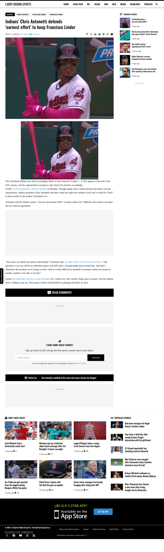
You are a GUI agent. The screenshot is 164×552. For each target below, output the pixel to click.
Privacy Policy (81, 363)
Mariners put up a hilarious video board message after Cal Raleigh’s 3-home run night (52, 446)
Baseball (10, 14)
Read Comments (62, 292)
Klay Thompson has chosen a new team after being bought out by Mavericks (137, 487)
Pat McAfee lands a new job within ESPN (139, 20)
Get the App (103, 511)
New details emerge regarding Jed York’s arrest (141, 45)
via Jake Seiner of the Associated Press (83, 262)
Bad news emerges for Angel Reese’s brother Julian (137, 425)
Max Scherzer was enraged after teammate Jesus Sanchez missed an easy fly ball (138, 462)
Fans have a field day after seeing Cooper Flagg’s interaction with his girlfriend (137, 437)
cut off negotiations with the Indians (29, 189)
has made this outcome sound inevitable (31, 279)
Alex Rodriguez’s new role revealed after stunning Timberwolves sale (144, 70)
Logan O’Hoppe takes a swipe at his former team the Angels (87, 445)
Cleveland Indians (39, 14)
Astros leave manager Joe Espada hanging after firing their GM (88, 483)
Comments (35, 34)
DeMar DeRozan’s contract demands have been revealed (142, 57)
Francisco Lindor (56, 14)
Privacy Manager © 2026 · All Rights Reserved (19, 532)
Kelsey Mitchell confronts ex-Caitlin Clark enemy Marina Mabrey (140, 474)
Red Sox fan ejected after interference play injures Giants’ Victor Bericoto (145, 33)
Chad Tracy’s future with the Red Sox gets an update (51, 483)
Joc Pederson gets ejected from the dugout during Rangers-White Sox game (16, 485)
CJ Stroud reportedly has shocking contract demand (136, 450)
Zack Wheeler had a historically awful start (15, 445)
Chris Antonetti (23, 14)
